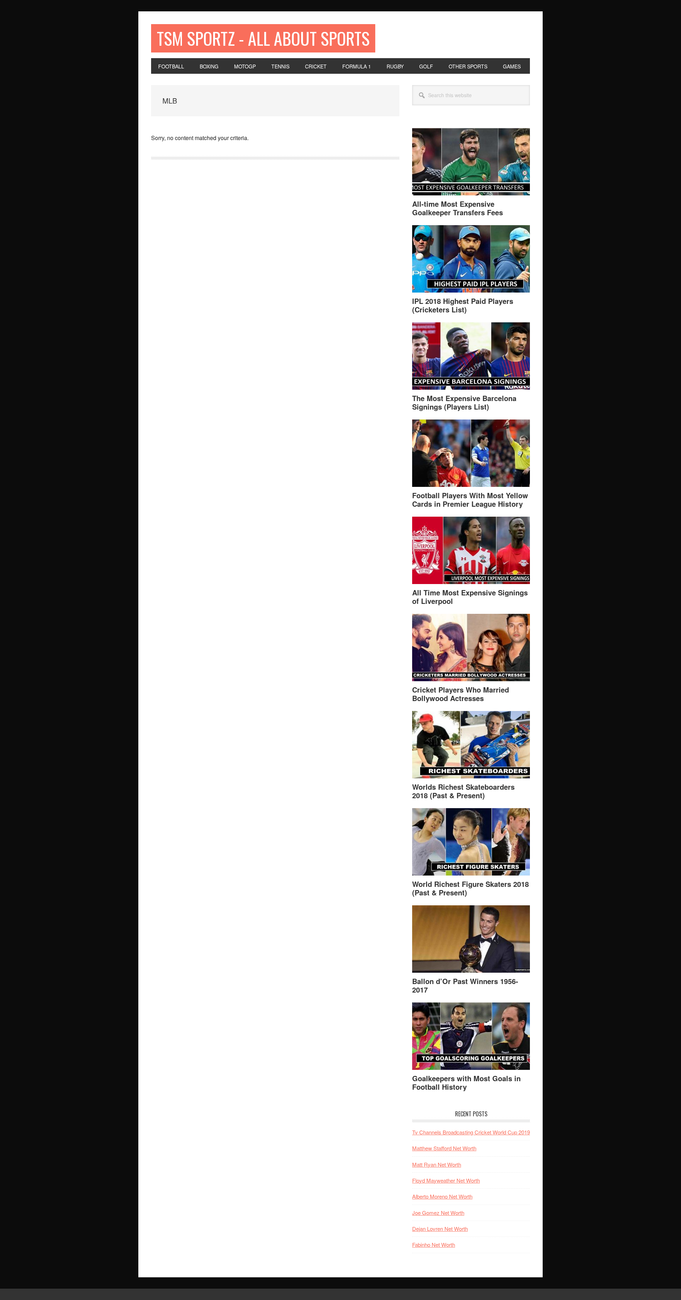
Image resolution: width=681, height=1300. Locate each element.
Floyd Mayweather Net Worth (446, 1180)
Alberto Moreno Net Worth (442, 1196)
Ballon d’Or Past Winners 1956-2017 (465, 985)
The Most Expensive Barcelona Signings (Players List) (464, 402)
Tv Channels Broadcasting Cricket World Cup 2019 (471, 1132)
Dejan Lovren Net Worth (440, 1228)
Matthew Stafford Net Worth (444, 1148)
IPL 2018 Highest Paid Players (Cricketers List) (462, 305)
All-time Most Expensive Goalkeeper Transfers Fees (457, 208)
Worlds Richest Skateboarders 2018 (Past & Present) (463, 791)
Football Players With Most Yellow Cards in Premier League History (470, 499)
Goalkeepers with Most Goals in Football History (466, 1082)
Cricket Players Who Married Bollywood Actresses (460, 693)
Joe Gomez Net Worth (438, 1212)
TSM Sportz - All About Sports (263, 38)
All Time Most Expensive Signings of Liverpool (470, 596)
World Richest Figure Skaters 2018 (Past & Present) (470, 888)
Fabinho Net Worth (433, 1244)
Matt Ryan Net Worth (436, 1164)
